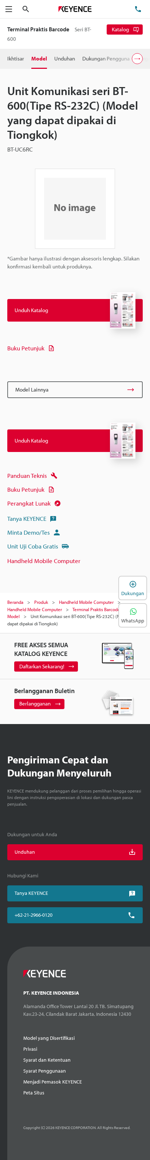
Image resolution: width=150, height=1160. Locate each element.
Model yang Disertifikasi (49, 1038)
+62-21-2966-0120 (33, 915)
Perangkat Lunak (29, 503)
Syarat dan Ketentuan (47, 1060)
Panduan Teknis (27, 475)
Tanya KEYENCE (26, 518)
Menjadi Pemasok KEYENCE (52, 1081)
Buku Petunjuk (25, 348)
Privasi (30, 1049)
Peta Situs (33, 1092)
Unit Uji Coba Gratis (32, 546)
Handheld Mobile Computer (43, 561)
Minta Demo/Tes (28, 532)
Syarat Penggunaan (44, 1070)
